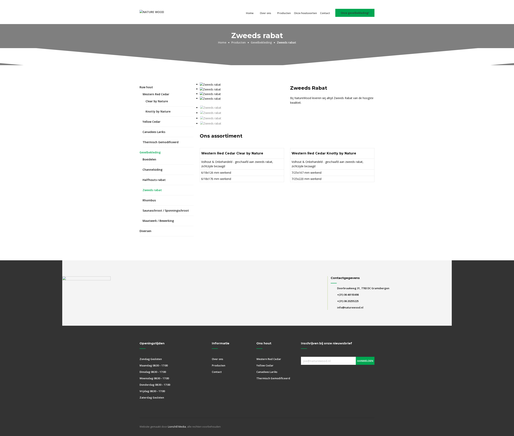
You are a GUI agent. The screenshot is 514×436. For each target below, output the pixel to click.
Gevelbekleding (150, 152)
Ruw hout (146, 87)
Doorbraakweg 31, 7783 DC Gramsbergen (363, 288)
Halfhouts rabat (154, 180)
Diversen (145, 231)
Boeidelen (149, 159)
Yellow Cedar (151, 122)
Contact (325, 13)
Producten (284, 13)
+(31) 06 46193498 (348, 294)
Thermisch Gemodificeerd (160, 142)
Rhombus (149, 200)
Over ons (265, 13)
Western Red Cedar (156, 94)
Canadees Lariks (154, 132)
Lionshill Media (177, 426)
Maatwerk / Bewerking (158, 221)
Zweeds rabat (152, 190)
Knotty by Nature (158, 111)
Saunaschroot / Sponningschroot (166, 210)
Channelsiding (152, 169)
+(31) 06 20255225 (348, 301)
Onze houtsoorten (305, 13)
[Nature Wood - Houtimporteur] (152, 12)
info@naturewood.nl (350, 307)
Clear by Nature (157, 101)
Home (250, 13)
